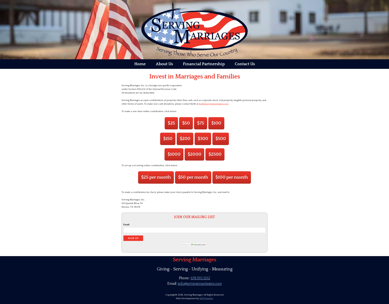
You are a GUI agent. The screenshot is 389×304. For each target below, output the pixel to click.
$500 (220, 138)
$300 (203, 138)
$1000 (174, 154)
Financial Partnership (204, 64)
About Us (164, 64)
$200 (185, 138)
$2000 (194, 154)
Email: (126, 224)
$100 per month (231, 177)
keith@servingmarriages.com (213, 104)
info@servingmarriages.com (200, 284)
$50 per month (193, 177)
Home (140, 64)
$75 (200, 123)
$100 (216, 123)
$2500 (214, 154)
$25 (171, 123)
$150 (167, 138)
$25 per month (156, 177)
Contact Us (245, 64)
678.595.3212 (200, 278)
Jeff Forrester (206, 298)
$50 (186, 123)
